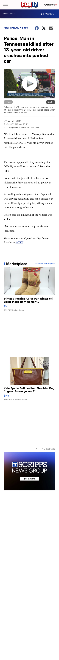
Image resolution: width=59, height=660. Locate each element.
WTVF (19, 242)
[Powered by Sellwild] (50, 449)
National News (16, 27)
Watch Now (49, 5)
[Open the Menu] (5, 5)
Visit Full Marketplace (45, 264)
